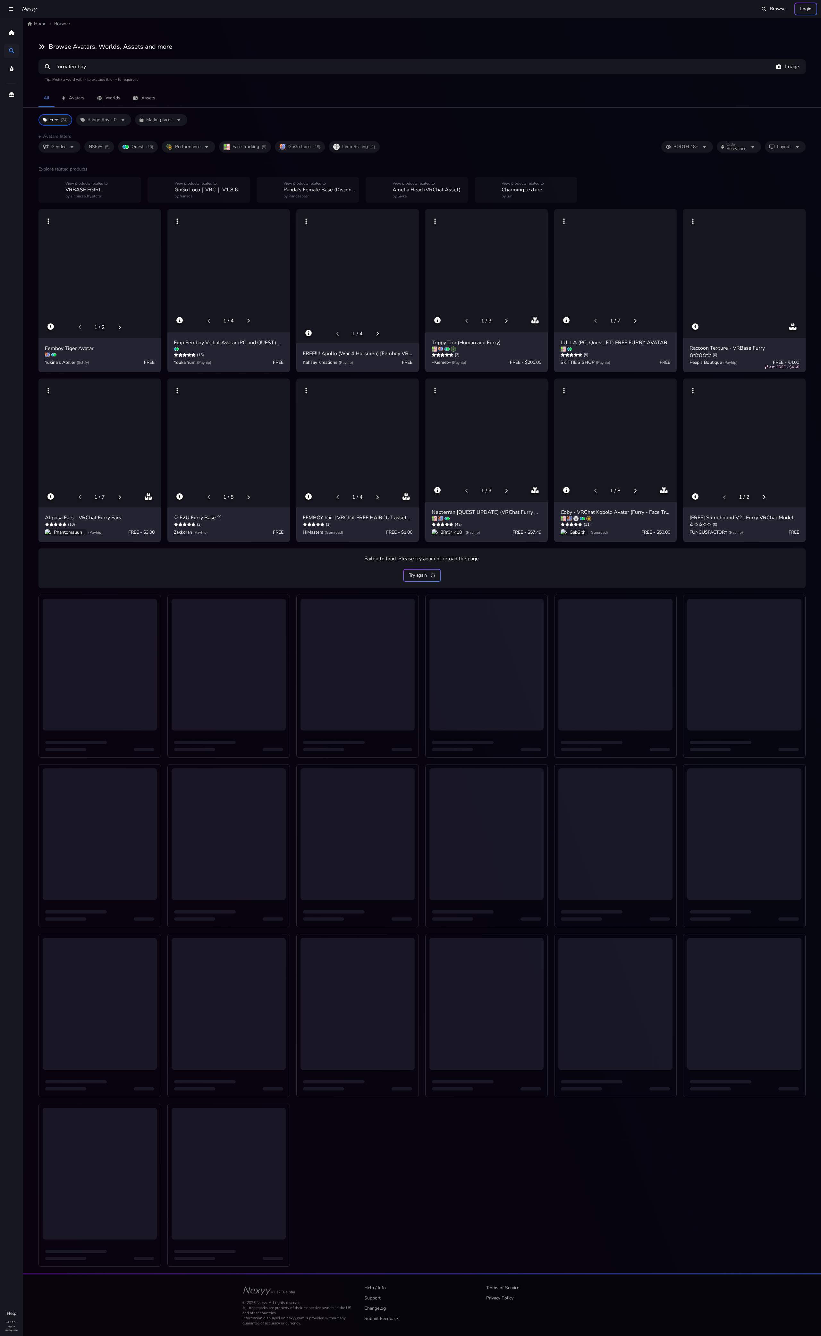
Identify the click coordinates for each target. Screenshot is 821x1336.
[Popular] (11, 69)
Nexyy (29, 9)
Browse (777, 9)
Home (40, 24)
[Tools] (11, 95)
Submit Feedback (381, 1318)
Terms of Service (502, 1288)
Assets (148, 98)
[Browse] (11, 51)
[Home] (11, 33)
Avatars (76, 98)
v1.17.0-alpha (11, 1324)
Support (372, 1298)
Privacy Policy (499, 1298)
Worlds (113, 98)
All (46, 98)
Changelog (375, 1308)
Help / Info (375, 1288)
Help (11, 1313)
